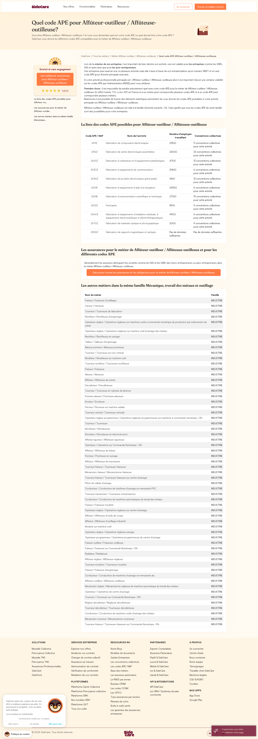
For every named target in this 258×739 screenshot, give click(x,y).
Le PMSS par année (120, 679)
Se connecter (183, 7)
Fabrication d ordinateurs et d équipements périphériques (135, 160)
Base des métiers (119, 670)
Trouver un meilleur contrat (210, 7)
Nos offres (68, 6)
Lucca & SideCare (159, 661)
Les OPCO (116, 692)
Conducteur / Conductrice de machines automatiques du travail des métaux (123, 499)
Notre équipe (196, 661)
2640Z (94, 178)
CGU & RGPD (196, 679)
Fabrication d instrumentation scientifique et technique (134, 196)
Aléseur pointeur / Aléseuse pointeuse (104, 347)
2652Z (94, 205)
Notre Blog (116, 648)
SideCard (36, 670)
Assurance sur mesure (82, 661)
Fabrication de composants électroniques (127, 142)
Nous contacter (197, 657)
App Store (194, 695)
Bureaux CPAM (118, 683)
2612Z (94, 151)
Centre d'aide (196, 653)
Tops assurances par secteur (125, 696)
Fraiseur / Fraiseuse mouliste (99, 504)
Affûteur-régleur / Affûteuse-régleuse (104, 559)
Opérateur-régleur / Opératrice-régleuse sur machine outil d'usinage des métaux (126, 331)
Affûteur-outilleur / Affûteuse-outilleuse (105, 580)
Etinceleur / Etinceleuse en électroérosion (106, 434)
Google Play (195, 699)
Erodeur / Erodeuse (95, 401)
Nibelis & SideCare (159, 666)
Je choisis (34, 724)
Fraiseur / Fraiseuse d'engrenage (101, 569)
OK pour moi (55, 724)
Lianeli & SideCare (159, 674)
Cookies (193, 683)
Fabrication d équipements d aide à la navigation (130, 187)
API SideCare (156, 686)
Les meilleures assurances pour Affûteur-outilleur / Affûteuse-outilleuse (55, 79)
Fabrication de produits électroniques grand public (131, 178)
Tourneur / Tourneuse (96, 423)
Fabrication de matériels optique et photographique (132, 223)
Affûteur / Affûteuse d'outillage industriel (105, 521)
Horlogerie (111, 205)
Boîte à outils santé (120, 705)
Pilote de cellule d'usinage (98, 483)
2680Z (94, 232)
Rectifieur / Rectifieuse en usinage (102, 336)
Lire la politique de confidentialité (19, 714)
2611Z (94, 142)
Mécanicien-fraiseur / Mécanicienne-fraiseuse (108, 472)
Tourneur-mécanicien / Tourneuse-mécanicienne (110, 493)
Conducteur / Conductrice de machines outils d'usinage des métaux (119, 613)
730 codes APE (120, 92)
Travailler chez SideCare (201, 670)
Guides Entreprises (120, 657)
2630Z (94, 169)
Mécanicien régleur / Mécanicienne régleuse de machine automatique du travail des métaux (131, 586)
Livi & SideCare (157, 670)
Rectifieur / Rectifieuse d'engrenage (103, 316)
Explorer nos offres (81, 648)
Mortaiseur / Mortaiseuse (97, 428)
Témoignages (196, 666)
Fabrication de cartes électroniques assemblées (130, 151)
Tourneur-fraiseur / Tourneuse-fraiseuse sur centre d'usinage (116, 477)
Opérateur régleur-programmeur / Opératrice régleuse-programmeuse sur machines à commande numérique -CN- (144, 417)
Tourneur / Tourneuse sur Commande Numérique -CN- (113, 597)
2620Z (94, 160)
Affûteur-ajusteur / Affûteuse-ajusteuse (104, 439)
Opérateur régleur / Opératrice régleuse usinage (109, 532)
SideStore (37, 674)
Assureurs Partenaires (161, 653)
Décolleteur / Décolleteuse (98, 385)
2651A (94, 187)
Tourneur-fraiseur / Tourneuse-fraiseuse (105, 466)
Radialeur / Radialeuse (96, 553)
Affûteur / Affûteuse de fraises (100, 450)
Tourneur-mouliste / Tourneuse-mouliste (106, 564)
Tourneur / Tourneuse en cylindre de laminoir (108, 390)
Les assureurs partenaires (123, 674)
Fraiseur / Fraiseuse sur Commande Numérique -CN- (111, 548)
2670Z (94, 223)
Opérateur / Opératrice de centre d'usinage (107, 591)
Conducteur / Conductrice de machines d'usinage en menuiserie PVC (120, 488)
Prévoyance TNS (40, 661)
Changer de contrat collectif (85, 657)
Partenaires (106, 6)
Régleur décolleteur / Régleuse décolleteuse (107, 602)
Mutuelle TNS (38, 657)
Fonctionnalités (87, 6)
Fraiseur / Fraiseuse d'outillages (100, 300)
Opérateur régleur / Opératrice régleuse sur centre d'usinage (116, 510)
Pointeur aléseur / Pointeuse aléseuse (104, 396)
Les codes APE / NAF (121, 666)
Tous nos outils (79, 708)
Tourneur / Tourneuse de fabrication (103, 311)
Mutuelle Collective (41, 648)
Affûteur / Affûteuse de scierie (100, 379)
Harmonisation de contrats (85, 666)
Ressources (123, 6)
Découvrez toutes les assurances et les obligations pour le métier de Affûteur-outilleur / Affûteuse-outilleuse (153, 272)
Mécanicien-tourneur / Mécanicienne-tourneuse (109, 618)
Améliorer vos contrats (83, 653)
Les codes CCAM (119, 688)
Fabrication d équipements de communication (129, 169)
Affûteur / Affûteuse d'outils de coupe (104, 515)
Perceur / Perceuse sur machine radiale (105, 407)
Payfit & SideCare (159, 657)
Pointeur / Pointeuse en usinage (101, 455)
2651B (94, 196)
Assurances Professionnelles (46, 666)
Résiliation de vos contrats (84, 674)
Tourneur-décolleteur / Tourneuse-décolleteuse (109, 607)
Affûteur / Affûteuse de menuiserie (102, 461)
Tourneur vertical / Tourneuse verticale (105, 412)
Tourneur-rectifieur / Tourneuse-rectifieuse (107, 363)
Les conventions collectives (125, 661)
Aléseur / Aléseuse (94, 374)
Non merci (13, 724)
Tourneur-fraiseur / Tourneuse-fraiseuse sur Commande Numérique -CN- (122, 624)
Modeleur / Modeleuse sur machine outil (105, 358)
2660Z (94, 214)
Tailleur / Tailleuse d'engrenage (101, 341)
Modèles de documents (123, 653)
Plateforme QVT (79, 704)
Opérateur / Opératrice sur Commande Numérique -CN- (113, 445)
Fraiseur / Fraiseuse (94, 369)
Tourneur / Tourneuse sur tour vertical (104, 352)
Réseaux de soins (119, 701)
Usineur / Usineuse (94, 305)
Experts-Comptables (160, 648)
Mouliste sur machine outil (98, 526)
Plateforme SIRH (79, 695)
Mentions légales (198, 674)
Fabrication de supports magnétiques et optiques (131, 232)
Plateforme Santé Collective (85, 686)
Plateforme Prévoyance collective (88, 691)
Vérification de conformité (84, 670)
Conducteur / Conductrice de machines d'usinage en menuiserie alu (119, 575)
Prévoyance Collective (43, 653)
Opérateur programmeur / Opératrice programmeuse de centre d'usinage (122, 537)
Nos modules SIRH (80, 699)
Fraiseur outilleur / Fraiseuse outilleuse (104, 542)
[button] (17, 734)
